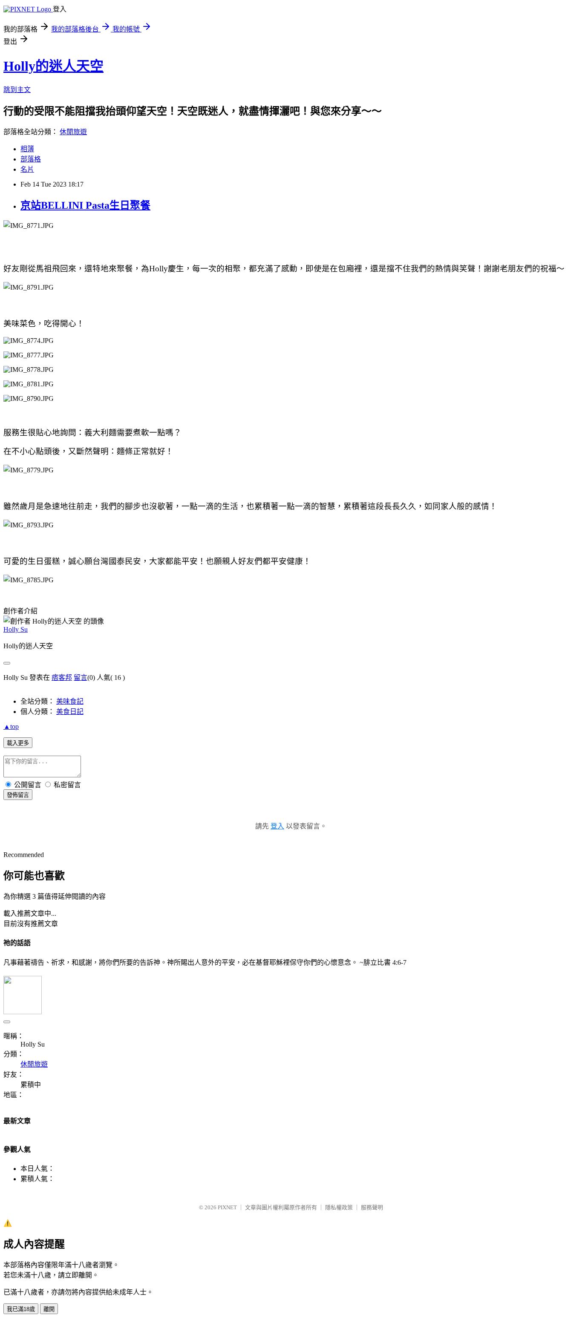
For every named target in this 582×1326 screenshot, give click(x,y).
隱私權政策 (339, 1207)
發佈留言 (18, 795)
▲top (11, 726)
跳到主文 (17, 89)
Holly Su (15, 629)
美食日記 (70, 711)
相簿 (27, 148)
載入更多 (18, 743)
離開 (49, 1309)
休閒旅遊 (73, 131)
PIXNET (227, 1207)
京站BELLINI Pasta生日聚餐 (85, 205)
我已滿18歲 (21, 1309)
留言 (80, 677)
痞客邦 (62, 677)
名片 (27, 169)
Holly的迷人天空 (53, 66)
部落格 (30, 159)
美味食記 (70, 701)
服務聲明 (372, 1207)
